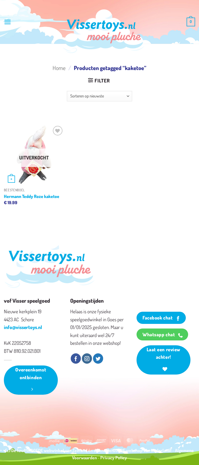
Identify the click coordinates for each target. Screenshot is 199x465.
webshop (134, 450)
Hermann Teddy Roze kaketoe (31, 196)
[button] (7, 22)
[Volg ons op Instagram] (87, 358)
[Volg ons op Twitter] (98, 358)
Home (59, 67)
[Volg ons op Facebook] (76, 358)
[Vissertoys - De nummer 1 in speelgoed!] (103, 31)
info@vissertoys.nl (23, 327)
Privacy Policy (113, 457)
